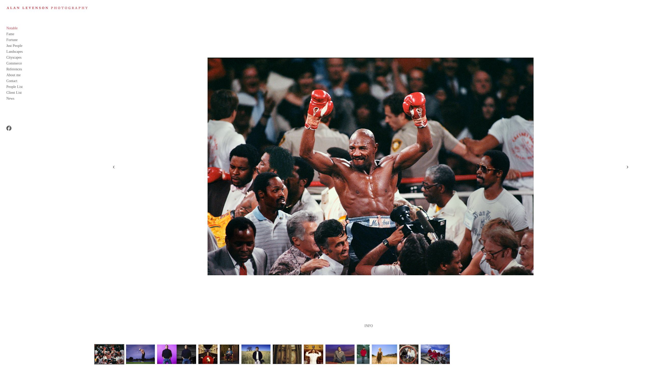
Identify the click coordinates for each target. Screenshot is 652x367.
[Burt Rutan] (409, 354)
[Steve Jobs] (176, 354)
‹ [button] (114, 166)
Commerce (14, 63)
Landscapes (14, 52)
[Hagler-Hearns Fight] (109, 354)
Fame (10, 34)
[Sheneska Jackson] (287, 354)
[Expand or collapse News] (17, 98)
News (10, 98)
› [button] (627, 166)
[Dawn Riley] (435, 354)
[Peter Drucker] (229, 354)
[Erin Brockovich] (384, 354)
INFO (368, 326)
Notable (12, 28)
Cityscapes (13, 57)
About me (13, 75)
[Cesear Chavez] (256, 354)
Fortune (12, 40)
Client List (14, 93)
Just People (14, 46)
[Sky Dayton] (340, 354)
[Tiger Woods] (140, 354)
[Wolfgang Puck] (313, 354)
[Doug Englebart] (363, 354)
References (14, 69)
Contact (11, 81)
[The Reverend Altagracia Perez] (208, 354)
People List (14, 87)
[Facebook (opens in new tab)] (8, 128)
